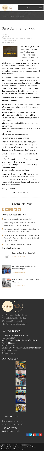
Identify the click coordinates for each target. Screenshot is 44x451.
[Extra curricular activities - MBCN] (21, 369)
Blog (8, 17)
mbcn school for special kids (16, 38)
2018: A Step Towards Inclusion (17, 244)
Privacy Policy (31, 447)
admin (7, 36)
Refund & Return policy (9, 449)
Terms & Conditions (7, 447)
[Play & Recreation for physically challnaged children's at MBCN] (21, 411)
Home (4, 17)
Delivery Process (20, 447)
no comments (9, 42)
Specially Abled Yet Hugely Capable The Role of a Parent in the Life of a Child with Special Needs (22, 238)
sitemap (20, 449)
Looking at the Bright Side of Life (18, 219)
